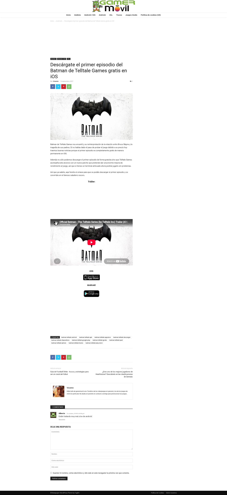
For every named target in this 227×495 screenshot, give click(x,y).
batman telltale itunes (76, 343)
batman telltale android (69, 337)
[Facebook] (52, 86)
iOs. (69, 59)
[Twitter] (58, 86)
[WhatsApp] (69, 86)
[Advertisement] (113, 40)
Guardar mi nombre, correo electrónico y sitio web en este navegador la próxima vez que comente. (91, 473)
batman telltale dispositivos (60, 340)
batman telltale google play (81, 340)
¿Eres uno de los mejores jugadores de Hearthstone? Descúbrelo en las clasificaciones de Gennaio (114, 374)
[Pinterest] (63, 86)
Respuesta (62, 419)
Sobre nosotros (171, 493)
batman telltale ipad (116, 340)
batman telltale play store (94, 343)
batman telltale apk (85, 337)
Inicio (52, 21)
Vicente (55, 81)
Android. (59, 21)
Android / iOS (61, 59)
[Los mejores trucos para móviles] (114, 6)
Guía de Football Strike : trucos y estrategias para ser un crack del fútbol (69, 373)
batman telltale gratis (100, 340)
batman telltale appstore (103, 337)
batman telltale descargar (122, 337)
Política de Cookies (157, 493)
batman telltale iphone (58, 343)
